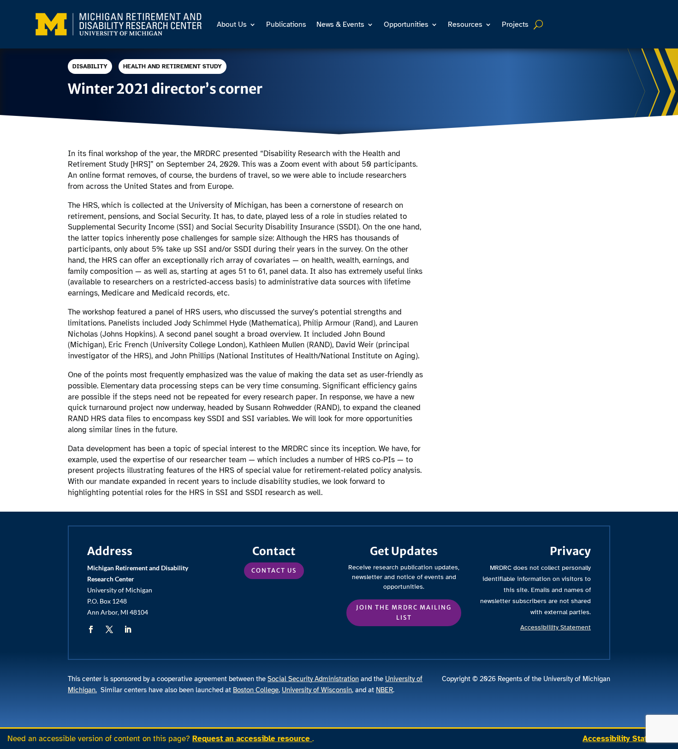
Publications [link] (286, 24)
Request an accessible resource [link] (252, 738)
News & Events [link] (340, 24)
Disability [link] (89, 66)
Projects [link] (515, 24)
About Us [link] (232, 24)
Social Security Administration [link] (313, 679)
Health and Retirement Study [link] (172, 66)
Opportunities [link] (406, 24)
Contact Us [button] (274, 570)
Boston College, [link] (256, 690)
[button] (90, 629)
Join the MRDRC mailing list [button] (404, 613)
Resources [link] (465, 24)
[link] (118, 24)
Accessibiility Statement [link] (555, 627)
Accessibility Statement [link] (627, 738)
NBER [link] (384, 690)
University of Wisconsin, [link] (317, 690)
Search (539, 24)
